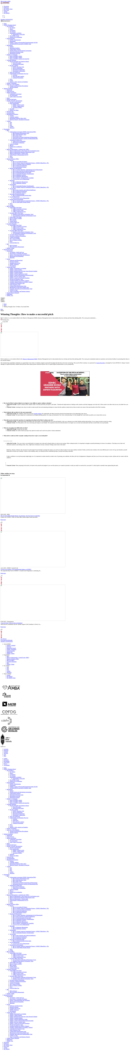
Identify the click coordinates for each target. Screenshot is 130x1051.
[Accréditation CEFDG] (9, 716)
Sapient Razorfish (100, 363)
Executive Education (11, 223)
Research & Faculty (8, 249)
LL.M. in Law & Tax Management (21, 179)
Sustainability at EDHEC (16, 33)
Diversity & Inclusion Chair (16, 279)
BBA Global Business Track (19, 134)
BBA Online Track (17, 136)
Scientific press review (15, 263)
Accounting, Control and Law (17, 252)
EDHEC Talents (10, 653)
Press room (6, 10)
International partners (15, 48)
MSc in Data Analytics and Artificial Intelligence (24, 190)
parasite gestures (38, 413)
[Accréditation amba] (11, 690)
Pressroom (6, 759)
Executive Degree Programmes (17, 234)
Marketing (12, 180)
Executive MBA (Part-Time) (16, 213)
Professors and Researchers (16, 260)
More (5, 756)
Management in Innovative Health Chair (19, 287)
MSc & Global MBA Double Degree (21, 202)
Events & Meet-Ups (14, 222)
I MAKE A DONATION (7, 19)
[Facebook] (65, 325)
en (4, 17)
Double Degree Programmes (16, 199)
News (11, 79)
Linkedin (6, 751)
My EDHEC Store (8, 9)
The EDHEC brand (14, 35)
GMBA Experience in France (20, 209)
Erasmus (12, 115)
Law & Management (14, 196)
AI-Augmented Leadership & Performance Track (24, 215)
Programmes (13, 41)
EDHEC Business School (10, 25)
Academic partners (14, 117)
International (10, 45)
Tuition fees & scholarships (19, 141)
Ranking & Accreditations (16, 37)
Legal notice (6, 762)
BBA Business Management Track (21, 133)
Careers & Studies (14, 144)
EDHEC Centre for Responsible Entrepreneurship (21, 275)
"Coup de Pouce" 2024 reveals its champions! (11, 623)
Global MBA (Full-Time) (16, 207)
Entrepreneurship (11, 38)
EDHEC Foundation (11, 83)
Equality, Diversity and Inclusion (14, 100)
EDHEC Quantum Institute (16, 272)
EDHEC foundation (11, 649)
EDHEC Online (10, 248)
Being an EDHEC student (16, 57)
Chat (5, 754)
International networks (15, 53)
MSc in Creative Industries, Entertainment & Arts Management (27, 169)
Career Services (10, 91)
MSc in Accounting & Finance (20, 161)
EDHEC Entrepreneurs (15, 40)
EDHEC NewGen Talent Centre (17, 276)
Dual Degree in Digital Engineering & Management (25, 137)
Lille (11, 122)
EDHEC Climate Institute (16, 269)
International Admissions (18, 142)
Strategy (12, 46)
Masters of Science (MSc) (13, 159)
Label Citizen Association (16, 96)
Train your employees (15, 72)
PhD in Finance (13, 245)
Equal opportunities (14, 103)
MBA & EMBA (10, 206)
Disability (12, 108)
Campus (9, 121)
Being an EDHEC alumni (16, 56)
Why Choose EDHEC (15, 238)
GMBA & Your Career (18, 210)
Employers (6, 7)
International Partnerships (19, 69)
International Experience (12, 114)
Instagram (6, 750)
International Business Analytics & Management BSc (25, 138)
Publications (9, 294)
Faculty (8, 259)
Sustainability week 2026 (19, 34)
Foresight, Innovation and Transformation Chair (21, 288)
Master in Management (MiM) (30, 359)
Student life (9, 90)
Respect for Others (14, 110)
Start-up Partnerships (17, 68)
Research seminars (14, 261)
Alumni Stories (13, 221)
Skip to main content (5, 1)
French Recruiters (17, 62)
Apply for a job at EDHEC (13, 84)
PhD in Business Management (17, 246)
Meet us (11, 145)
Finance (11, 160)
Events (11, 80)
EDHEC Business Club (18, 67)
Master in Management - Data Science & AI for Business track (24, 150)
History (11, 29)
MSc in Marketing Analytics (19, 175)
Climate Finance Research (13, 292)
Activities (15, 75)
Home (5, 23)
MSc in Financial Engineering (20, 165)
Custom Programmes (15, 237)
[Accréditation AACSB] (9, 707)
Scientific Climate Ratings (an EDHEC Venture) (21, 282)
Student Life (9, 652)
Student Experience (8, 88)
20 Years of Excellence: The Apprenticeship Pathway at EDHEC (16, 569)
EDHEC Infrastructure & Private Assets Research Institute (23, 271)
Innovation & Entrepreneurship (17, 194)
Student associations (11, 92)
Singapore (12, 127)
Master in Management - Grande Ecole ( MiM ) (18, 149)
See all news (4, 638)
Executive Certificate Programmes (18, 236)
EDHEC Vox (10, 295)
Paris (11, 125)
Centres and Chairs (11, 267)
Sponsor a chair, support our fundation (19, 81)
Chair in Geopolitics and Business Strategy (20, 291)
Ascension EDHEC (17, 107)
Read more (3, 519)
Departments (10, 250)
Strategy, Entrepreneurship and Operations (20, 255)
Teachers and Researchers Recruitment (19, 85)
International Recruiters (18, 64)
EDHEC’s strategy (11, 645)
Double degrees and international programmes (20, 50)
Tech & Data (13, 188)
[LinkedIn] (65, 328)
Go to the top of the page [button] (6, 640)
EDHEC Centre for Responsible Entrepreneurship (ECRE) (24, 42)
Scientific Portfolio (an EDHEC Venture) (19, 280)
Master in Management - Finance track (19, 153)
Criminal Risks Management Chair (18, 286)
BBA (8, 130)
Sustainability (13, 184)
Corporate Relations (11, 60)
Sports (8, 98)
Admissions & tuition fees (16, 140)
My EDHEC (7, 13)
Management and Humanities (17, 256)
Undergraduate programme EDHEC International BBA (23, 131)
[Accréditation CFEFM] (6, 724)
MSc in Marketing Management (20, 176)
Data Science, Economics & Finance (18, 253)
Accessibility (7, 765)
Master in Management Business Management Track (22, 152)
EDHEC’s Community (12, 54)
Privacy (5, 763)
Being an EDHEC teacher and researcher (19, 58)
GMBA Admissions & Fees (19, 211)
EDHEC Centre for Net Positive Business (19, 278)
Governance (12, 30)
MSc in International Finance (19, 167)
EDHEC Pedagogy (14, 264)
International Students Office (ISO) (18, 118)
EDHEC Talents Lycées (18, 104)
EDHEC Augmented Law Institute (18, 268)
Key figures (12, 27)
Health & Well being (11, 99)
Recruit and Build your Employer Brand (19, 61)
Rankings (9, 646)
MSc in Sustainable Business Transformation (23, 173)
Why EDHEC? (10, 26)
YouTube (6, 753)
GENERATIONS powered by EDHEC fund (20, 44)
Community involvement (15, 94)
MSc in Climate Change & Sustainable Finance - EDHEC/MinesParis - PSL (31, 163)
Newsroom (6, 6)
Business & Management (16, 168)
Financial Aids (10, 111)
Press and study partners (18, 76)
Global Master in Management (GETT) (19, 154)
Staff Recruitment (14, 87)
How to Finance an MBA (16, 218)
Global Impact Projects (15, 49)
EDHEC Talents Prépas (18, 106)
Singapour (9, 672)
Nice (11, 123)
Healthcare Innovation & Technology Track (23, 214)
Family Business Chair (15, 284)
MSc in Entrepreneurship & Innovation (22, 172)
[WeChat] (65, 331)
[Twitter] (65, 326)
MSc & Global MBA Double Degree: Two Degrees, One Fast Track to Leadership (20, 515)
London (11, 126)
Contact (5, 758)
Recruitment (6, 761)
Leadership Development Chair (17, 283)
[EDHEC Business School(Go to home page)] (5, 3)
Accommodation (11, 113)
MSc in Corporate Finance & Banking (22, 164)
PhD (8, 244)
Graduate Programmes (18, 77)
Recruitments (13, 265)
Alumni (5, 11)
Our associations (13, 95)
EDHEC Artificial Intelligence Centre (18, 273)
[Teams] (65, 329)
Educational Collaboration (19, 71)
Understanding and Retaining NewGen (19, 73)
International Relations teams (16, 52)
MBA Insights (13, 219)
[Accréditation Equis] (7, 699)
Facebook (6, 749)
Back (2, 309)
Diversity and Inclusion (15, 102)
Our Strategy (13, 31)
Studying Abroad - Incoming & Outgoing (19, 119)
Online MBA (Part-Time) (16, 217)
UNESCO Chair (14, 290)
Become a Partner (14, 65)
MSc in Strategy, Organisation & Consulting (23, 177)
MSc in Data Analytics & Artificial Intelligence (24, 171)
